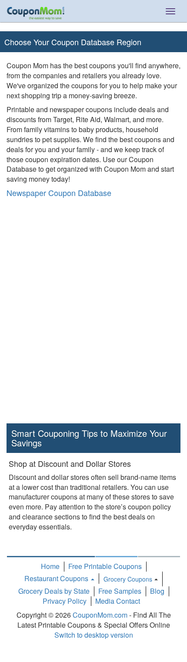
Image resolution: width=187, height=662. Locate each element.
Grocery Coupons (128, 579)
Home (50, 566)
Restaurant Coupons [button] (57, 578)
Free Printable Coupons (105, 566)
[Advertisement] (93, 312)
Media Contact (117, 601)
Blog (157, 591)
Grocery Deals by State (54, 591)
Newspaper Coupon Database (59, 192)
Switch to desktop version (93, 635)
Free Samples (119, 591)
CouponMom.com (100, 615)
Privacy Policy (65, 601)
